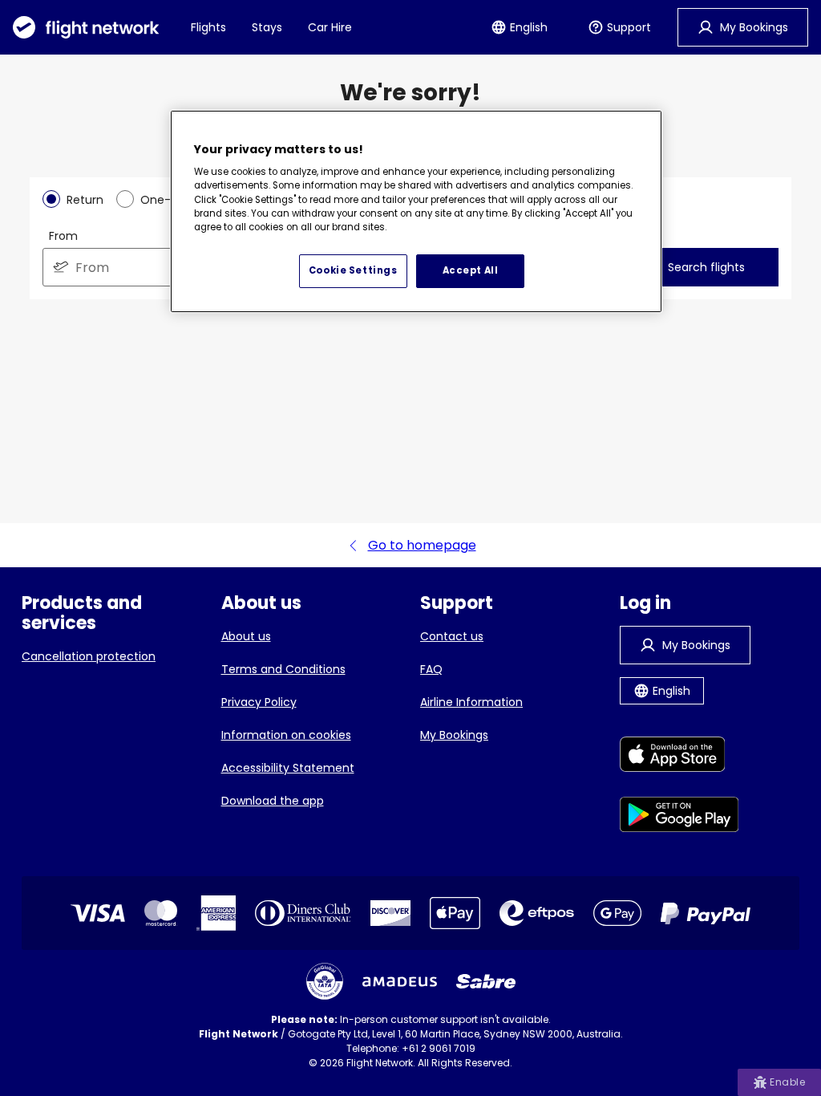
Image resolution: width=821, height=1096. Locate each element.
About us (246, 636)
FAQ (431, 669)
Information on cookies (286, 735)
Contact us (451, 636)
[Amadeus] (399, 981)
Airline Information (471, 702)
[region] (416, 212)
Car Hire (330, 27)
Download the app (272, 801)
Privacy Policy (259, 702)
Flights (208, 27)
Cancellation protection (89, 656)
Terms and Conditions (283, 669)
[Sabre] (486, 981)
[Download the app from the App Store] (679, 757)
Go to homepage (422, 545)
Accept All (471, 270)
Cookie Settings (353, 270)
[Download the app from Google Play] (679, 817)
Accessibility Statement (287, 768)
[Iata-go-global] (324, 981)
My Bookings (454, 735)
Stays (267, 27)
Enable (787, 1082)
